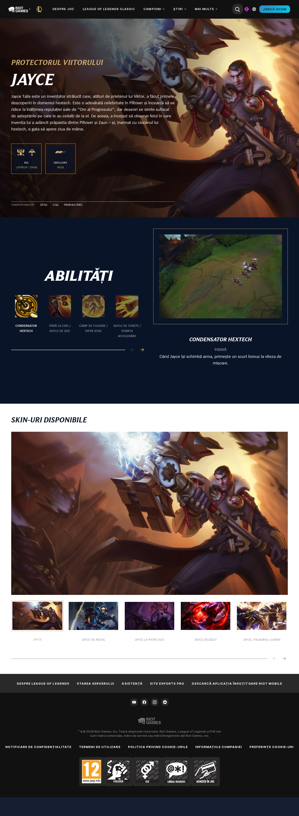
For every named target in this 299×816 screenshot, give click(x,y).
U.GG (55, 205)
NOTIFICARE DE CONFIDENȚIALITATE (38, 747)
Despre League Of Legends (43, 683)
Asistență (132, 683)
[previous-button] (132, 350)
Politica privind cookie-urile (158, 747)
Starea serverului (95, 683)
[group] (76, 316)
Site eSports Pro (167, 683)
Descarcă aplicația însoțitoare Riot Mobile (237, 683)
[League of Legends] (40, 9)
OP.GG (43, 205)
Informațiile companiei (218, 747)
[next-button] (142, 350)
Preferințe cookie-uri (271, 747)
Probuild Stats (73, 205)
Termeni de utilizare (100, 747)
